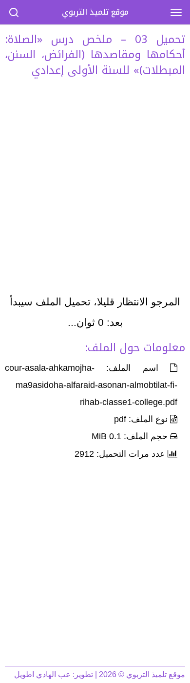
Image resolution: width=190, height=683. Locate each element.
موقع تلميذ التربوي (95, 12)
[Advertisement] (95, 188)
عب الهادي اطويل (42, 674)
